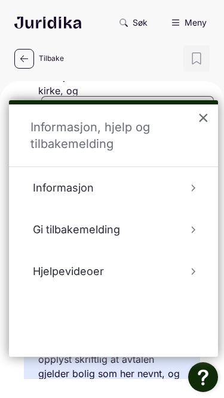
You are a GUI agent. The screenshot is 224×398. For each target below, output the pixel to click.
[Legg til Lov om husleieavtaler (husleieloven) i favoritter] (196, 58)
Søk (140, 22)
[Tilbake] (24, 59)
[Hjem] (47, 23)
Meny (196, 22)
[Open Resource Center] (203, 377)
